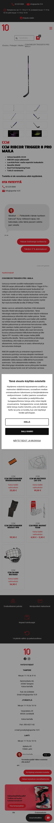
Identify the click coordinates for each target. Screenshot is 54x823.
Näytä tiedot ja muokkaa (27, 440)
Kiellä (27, 422)
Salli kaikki (27, 431)
